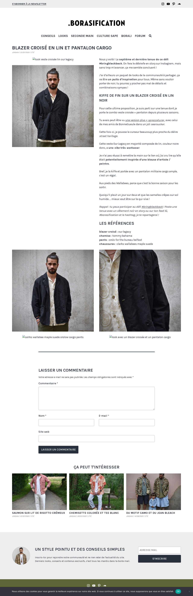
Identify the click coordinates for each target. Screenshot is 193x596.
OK (178, 591)
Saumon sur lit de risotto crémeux (38, 513)
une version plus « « (145, 120)
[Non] (189, 591)
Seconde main (82, 36)
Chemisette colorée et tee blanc (94, 513)
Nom (42, 415)
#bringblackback (152, 206)
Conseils (48, 36)
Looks (63, 36)
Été (32, 52)
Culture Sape (107, 36)
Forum (140, 36)
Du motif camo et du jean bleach (150, 513)
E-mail (104, 415)
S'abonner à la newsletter (29, 3)
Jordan (15, 52)
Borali (126, 36)
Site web (43, 431)
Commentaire (48, 383)
